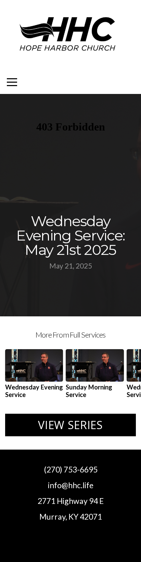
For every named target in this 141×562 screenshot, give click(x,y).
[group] (34, 376)
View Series (70, 424)
